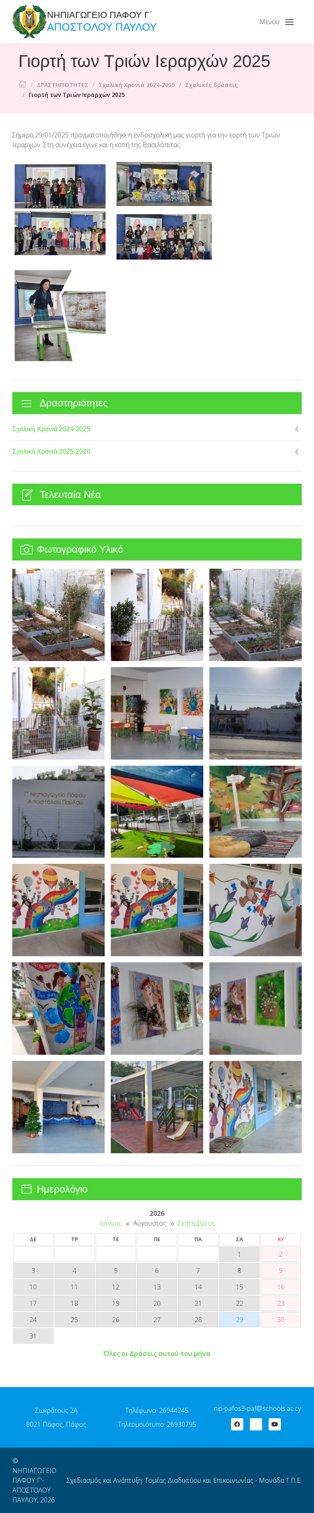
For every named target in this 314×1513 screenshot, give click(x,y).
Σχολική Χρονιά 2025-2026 (51, 451)
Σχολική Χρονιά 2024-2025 (51, 429)
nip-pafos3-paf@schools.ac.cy (257, 1408)
